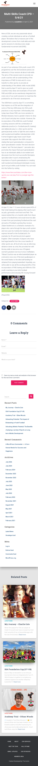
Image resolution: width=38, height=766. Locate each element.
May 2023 (9, 489)
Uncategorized (11, 535)
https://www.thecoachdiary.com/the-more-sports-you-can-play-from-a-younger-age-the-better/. (18, 175)
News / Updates (13, 751)
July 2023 (9, 481)
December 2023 (11, 473)
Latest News (14, 301)
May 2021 (9, 509)
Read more (22, 634)
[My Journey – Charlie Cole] (19, 601)
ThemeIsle (26, 761)
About (16, 741)
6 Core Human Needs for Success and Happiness (17, 447)
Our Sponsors (25, 751)
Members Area (19, 756)
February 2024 (10, 470)
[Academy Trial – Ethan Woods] (19, 699)
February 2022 (10, 497)
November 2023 (11, 477)
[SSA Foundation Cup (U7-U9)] (19, 652)
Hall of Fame (25, 746)
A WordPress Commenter (14, 444)
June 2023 (9, 485)
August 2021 (10, 505)
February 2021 (10, 520)
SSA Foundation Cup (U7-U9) (15, 411)
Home (9, 741)
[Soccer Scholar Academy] (6, 3)
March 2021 (9, 517)
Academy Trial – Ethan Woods (15, 415)
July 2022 (9, 493)
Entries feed (10, 550)
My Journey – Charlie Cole (14, 407)
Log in (8, 546)
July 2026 (9, 462)
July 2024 (9, 466)
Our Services (26, 741)
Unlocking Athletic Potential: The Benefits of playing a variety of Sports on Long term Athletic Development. (19, 430)
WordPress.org (11, 558)
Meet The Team (13, 746)
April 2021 (9, 513)
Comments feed (11, 554)
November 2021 (11, 501)
